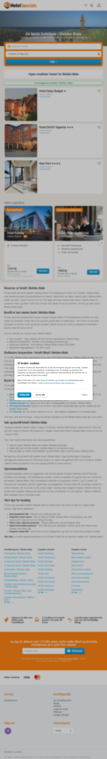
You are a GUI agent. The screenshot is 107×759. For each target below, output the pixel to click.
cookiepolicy (69, 383)
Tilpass (84, 395)
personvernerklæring (52, 383)
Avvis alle (40, 395)
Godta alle (24, 394)
